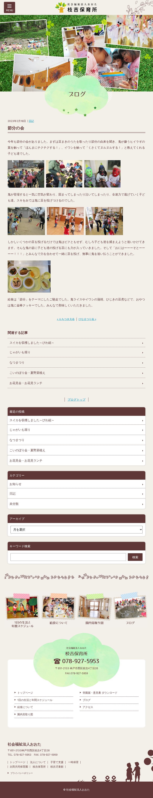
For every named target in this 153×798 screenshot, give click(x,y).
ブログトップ (76, 399)
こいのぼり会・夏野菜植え (27, 373)
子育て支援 (56, 762)
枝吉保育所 (39, 766)
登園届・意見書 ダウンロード (100, 692)
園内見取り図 (25, 714)
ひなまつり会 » (87, 319)
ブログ (86, 699)
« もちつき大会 (66, 319)
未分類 (14, 504)
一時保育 (73, 762)
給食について (25, 707)
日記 (31, 120)
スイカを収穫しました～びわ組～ (32, 342)
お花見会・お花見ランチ (26, 383)
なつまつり (17, 362)
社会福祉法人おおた (78, 789)
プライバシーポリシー (21, 773)
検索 (135, 557)
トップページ (25, 692)
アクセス (88, 707)
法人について (38, 762)
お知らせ (15, 484)
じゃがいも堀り (20, 352)
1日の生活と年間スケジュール (34, 699)
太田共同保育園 (19, 766)
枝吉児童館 (56, 766)
